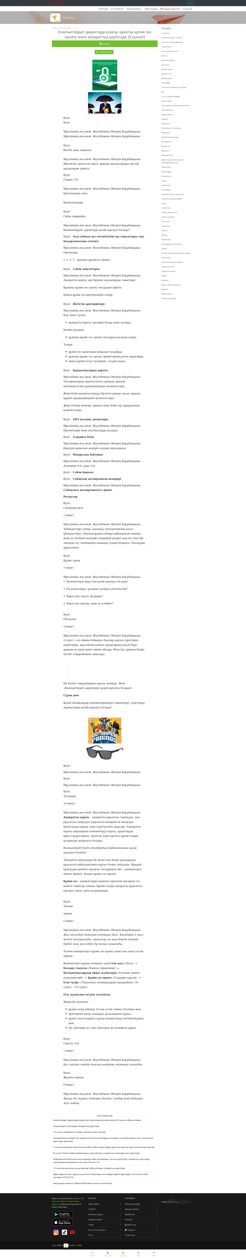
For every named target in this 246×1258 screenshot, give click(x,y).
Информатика (167, 114)
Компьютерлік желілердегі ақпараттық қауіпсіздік (76, 1126)
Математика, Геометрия (171, 128)
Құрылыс (165, 280)
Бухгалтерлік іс (167, 69)
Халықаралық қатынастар (171, 244)
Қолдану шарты (95, 1219)
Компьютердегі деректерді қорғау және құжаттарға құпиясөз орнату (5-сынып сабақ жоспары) (97, 1120)
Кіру (191, 3)
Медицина (165, 132)
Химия (164, 248)
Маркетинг (165, 123)
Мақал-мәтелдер (132, 1204)
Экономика (166, 257)
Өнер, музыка (166, 294)
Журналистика (167, 110)
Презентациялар (134, 9)
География (165, 83)
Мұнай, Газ (165, 146)
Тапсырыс (57, 3)
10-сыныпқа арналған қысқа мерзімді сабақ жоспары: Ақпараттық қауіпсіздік (89, 1168)
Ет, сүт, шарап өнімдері (170, 96)
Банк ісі (164, 56)
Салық (163, 181)
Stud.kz (68, 17)
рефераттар (78, 1198)
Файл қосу (131, 1224)
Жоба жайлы (93, 1204)
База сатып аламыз (97, 1230)
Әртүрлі (68, 28)
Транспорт (165, 226)
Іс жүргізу (165, 33)
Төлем (91, 1224)
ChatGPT (92, 1209)
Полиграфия (166, 172)
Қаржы (164, 276)
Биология (165, 65)
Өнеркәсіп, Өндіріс (168, 298)
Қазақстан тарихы (168, 271)
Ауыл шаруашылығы (169, 51)
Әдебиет (164, 289)
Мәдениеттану (167, 155)
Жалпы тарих (166, 101)
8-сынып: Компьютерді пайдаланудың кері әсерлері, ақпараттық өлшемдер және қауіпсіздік (96, 1153)
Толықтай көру (105, 52)
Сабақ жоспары (58, 28)
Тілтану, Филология (169, 212)
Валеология (166, 74)
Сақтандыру (166, 190)
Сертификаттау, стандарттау (172, 194)
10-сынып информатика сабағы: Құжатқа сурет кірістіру (79, 1132)
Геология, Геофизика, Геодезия (173, 87)
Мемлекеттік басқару (169, 137)
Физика (164, 235)
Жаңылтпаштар (132, 1209)
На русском (187, 9)
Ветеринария (166, 78)
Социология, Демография (171, 199)
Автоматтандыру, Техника (171, 37)
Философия (166, 239)
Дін (162, 92)
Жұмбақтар (130, 1214)
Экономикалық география (171, 262)
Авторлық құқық (95, 1214)
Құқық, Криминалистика (171, 285)
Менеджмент (166, 141)
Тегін (90, 1235)
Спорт (163, 203)
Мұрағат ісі (165, 151)
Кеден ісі (164, 119)
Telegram (131, 1230)
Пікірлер (128, 1219)
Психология (166, 176)
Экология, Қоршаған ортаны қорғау (175, 253)
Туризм (164, 230)
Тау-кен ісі (165, 221)
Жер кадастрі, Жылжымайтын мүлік (175, 105)
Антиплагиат (118, 9)
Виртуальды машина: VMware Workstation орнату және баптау (82, 1183)
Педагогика (166, 167)
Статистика (165, 208)
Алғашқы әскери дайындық (172, 42)
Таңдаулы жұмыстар (171, 9)
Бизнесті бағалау (168, 60)
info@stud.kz (172, 1202)
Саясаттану (165, 185)
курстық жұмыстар (60, 1201)
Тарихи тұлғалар (168, 217)
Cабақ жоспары (151, 9)
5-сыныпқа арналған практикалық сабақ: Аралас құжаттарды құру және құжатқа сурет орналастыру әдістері (103, 1147)
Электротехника (167, 267)
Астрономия (166, 47)
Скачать (105, 43)
